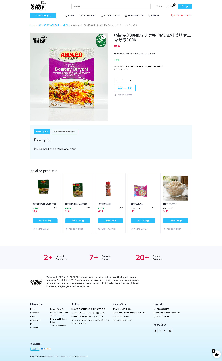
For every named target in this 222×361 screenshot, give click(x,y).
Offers (155, 15)
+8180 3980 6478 (182, 15)
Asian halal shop (162, 316)
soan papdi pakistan (121, 316)
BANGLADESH (130, 66)
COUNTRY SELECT (48, 25)
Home (71, 15)
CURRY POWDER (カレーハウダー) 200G (87, 316)
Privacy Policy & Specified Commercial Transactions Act (59, 312)
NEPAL (66, 25)
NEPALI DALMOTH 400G (122, 309)
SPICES (160, 66)
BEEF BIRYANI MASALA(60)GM (43, 204)
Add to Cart (44, 221)
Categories (89, 15)
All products (112, 15)
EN (160, 6)
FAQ (32, 324)
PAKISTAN (152, 66)
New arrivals (135, 15)
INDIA (139, 66)
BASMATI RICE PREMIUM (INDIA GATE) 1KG (129, 313)
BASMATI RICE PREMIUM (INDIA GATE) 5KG (88, 309)
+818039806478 (162, 309)
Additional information (64, 131)
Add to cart (124, 88)
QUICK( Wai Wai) (104, 204)
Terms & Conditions (58, 326)
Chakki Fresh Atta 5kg (172, 204)
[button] (103, 37)
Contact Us (34, 328)
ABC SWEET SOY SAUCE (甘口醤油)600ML (88, 313)
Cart (171, 6)
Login (186, 6)
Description (42, 131)
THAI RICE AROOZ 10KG (122, 320)
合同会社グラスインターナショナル (58, 356)
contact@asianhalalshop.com (167, 313)
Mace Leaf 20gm (71, 204)
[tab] (42, 131)
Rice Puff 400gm (137, 204)
